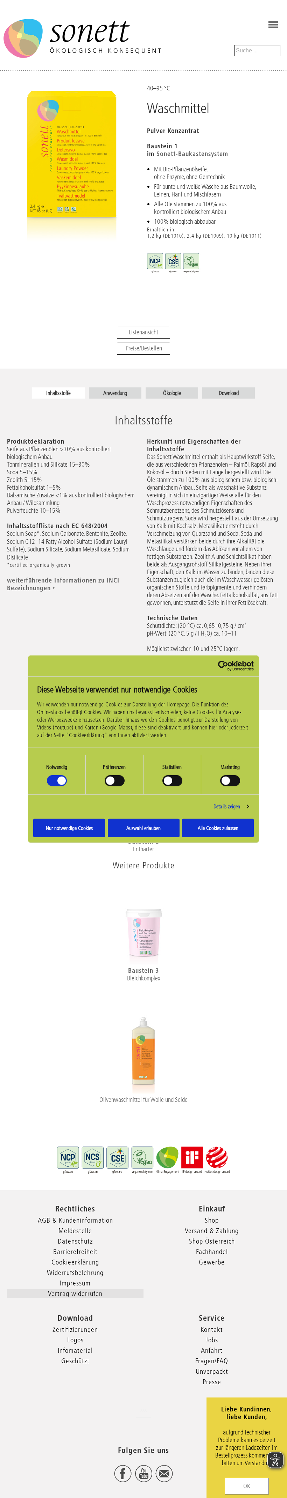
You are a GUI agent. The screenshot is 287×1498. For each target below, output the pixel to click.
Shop (212, 1220)
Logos (75, 1340)
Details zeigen (227, 806)
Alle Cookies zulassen (218, 827)
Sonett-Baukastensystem (192, 154)
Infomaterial (75, 1350)
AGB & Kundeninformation (75, 1220)
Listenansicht (143, 332)
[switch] (115, 780)
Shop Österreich (212, 1241)
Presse (212, 1382)
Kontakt (212, 1329)
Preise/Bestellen (144, 348)
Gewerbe (212, 1262)
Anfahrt (212, 1350)
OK (246, 1486)
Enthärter (143, 849)
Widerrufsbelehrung (75, 1272)
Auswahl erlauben (143, 827)
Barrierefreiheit (75, 1251)
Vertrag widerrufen (75, 1293)
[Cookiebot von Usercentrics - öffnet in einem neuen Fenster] (223, 666)
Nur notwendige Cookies (69, 827)
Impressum (75, 1283)
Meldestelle (75, 1230)
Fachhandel (212, 1251)
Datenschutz (75, 1241)
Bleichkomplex (143, 978)
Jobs (212, 1340)
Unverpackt (212, 1371)
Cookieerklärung (75, 1262)
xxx (143, 1409)
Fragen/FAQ (211, 1361)
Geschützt (75, 1361)
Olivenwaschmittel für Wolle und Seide (143, 1100)
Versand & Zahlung (212, 1230)
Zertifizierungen (75, 1329)
